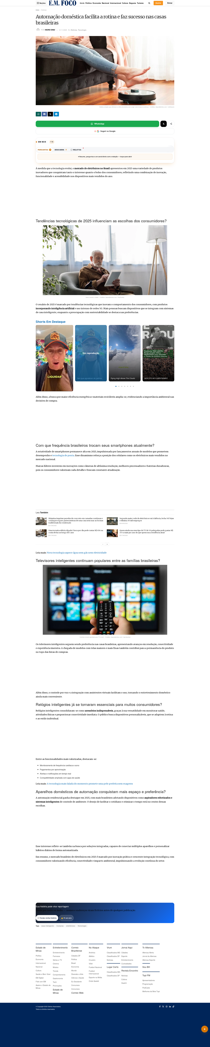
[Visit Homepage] (62, 3)
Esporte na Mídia (95, 977)
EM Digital (40, 978)
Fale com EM (41, 981)
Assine (158, 3)
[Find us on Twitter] (163, 1006)
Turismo (140, 3)
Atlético (91, 956)
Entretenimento (59, 952)
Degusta (132, 3)
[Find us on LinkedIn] (170, 1006)
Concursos (75, 985)
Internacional (115, 3)
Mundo (74, 970)
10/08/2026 (53, 525)
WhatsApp (99, 124)
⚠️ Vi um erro (66, 918)
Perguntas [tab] (44, 150)
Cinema (56, 963)
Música (55, 967)
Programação (147, 984)
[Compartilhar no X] (163, 124)
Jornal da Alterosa (149, 956)
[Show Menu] (38, 3)
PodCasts (146, 987)
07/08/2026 (53, 535)
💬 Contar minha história (47, 918)
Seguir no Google (107, 131)
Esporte (124, 956)
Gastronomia (58, 978)
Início (37, 10)
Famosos (56, 956)
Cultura (125, 3)
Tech (55, 982)
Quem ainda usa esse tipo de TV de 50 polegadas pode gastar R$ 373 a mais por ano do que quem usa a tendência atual (146, 531)
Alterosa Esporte (148, 960)
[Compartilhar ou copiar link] (171, 124)
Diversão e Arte (77, 974)
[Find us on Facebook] (159, 1006)
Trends (55, 971)
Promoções (57, 985)
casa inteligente (47, 926)
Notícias (44, 10)
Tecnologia (82, 30)
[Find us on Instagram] (166, 1006)
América (92, 952)
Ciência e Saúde (77, 978)
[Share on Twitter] (50, 114)
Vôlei (91, 963)
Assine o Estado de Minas (43, 986)
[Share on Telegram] (56, 114)
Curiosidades (126, 963)
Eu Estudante (76, 981)
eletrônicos (70, 926)
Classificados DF (113, 956)
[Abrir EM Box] (204, 1029)
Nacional (105, 3)
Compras (60, 926)
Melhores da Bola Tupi (151, 991)
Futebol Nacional (95, 967)
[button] (115, 386)
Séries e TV (57, 960)
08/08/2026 (124, 523)
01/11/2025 (63, 30)
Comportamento (59, 974)
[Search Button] (149, 3)
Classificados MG (113, 952)
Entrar (169, 3)
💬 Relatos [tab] (76, 150)
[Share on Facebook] (44, 114)
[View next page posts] (107, 544)
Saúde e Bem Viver (43, 974)
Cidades (124, 952)
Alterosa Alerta (148, 952)
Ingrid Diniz (50, 30)
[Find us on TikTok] (173, 1006)
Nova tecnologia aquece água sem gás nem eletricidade (77, 552)
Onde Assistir (94, 981)
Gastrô (124, 983)
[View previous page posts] (103, 544)
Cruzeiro (92, 960)
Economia (97, 3)
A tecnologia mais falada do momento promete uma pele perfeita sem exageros (90, 783)
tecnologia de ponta (63, 455)
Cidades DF (75, 955)
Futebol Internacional (94, 972)
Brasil (73, 963)
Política (88, 3)
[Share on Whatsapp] (38, 114)
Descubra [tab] (61, 150)
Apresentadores (148, 980)
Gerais (82, 3)
